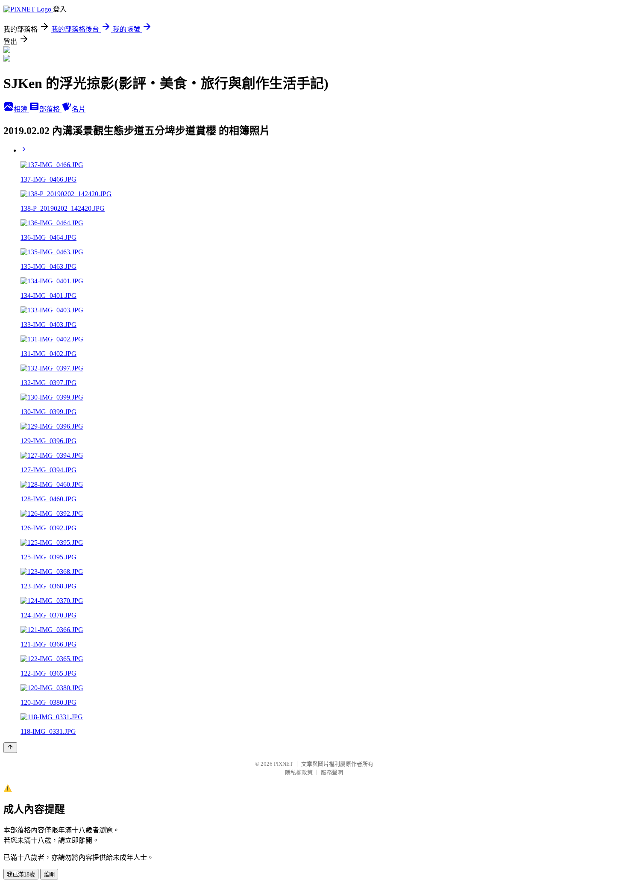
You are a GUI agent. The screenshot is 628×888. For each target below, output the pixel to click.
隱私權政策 (299, 772)
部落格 (50, 109)
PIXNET (283, 764)
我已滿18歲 (21, 874)
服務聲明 (332, 772)
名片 (78, 109)
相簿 (21, 109)
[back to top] (10, 747)
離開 (49, 874)
